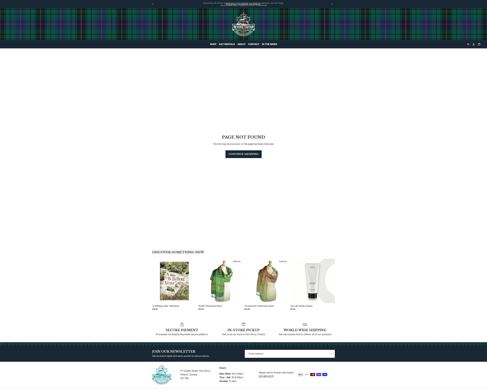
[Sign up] (331, 354)
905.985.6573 (266, 376)
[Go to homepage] (243, 24)
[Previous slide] (153, 4)
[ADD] (192, 299)
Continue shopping (244, 154)
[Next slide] (332, 4)
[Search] (468, 44)
